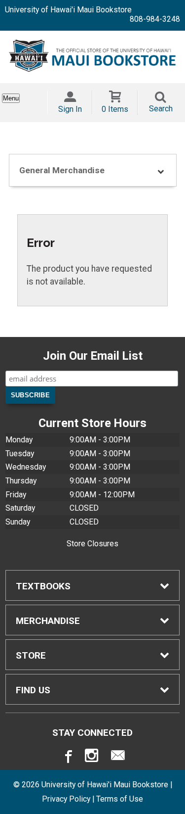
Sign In (70, 109)
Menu (11, 98)
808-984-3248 (155, 19)
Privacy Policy (66, 799)
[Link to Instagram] (93, 757)
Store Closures (92, 543)
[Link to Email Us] (118, 757)
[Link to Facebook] (67, 757)
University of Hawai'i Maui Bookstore (68, 9)
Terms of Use (119, 799)
